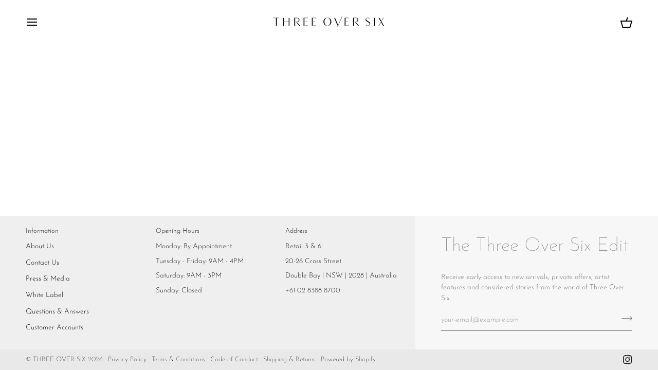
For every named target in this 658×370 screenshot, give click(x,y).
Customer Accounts (54, 327)
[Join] (623, 318)
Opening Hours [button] (177, 231)
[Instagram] (627, 359)
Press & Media (48, 278)
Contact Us (42, 263)
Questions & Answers (57, 311)
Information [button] (42, 231)
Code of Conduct (234, 359)
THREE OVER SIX (59, 359)
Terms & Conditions (178, 359)
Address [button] (296, 231)
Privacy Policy (127, 359)
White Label (44, 295)
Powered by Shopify (348, 359)
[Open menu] (41, 22)
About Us (40, 246)
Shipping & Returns (289, 359)
